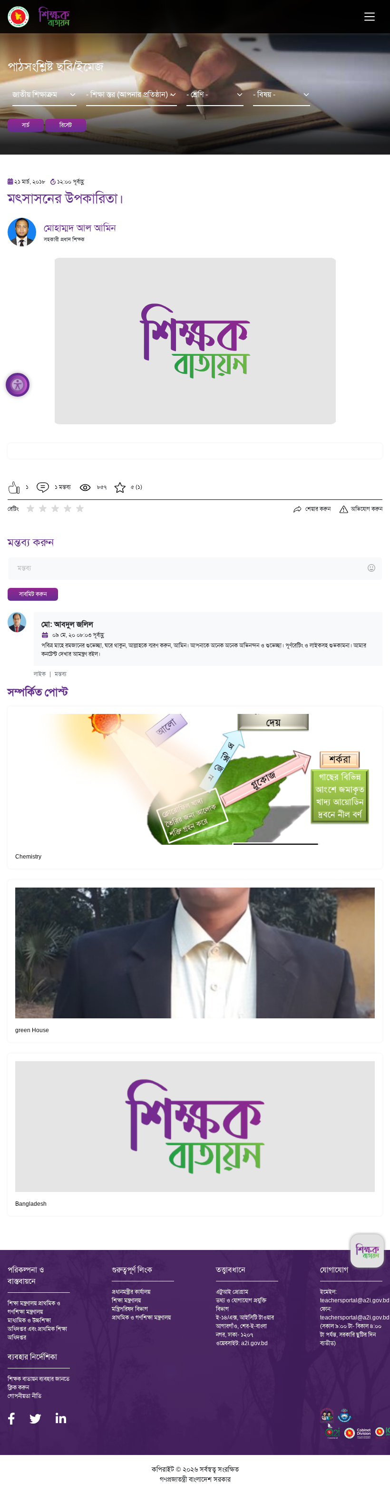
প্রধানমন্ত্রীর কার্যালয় (131, 1292)
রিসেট (65, 125)
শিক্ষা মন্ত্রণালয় (126, 1300)
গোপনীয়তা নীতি (24, 1396)
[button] (14, 487)
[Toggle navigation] (369, 17)
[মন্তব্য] (195, 568)
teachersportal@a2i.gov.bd (355, 1300)
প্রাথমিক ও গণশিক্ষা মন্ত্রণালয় (141, 1317)
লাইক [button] (40, 674)
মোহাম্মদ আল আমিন (80, 228)
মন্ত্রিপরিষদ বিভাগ (130, 1309)
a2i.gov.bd (254, 1343)
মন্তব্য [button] (61, 674)
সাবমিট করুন (33, 594)
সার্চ (25, 125)
